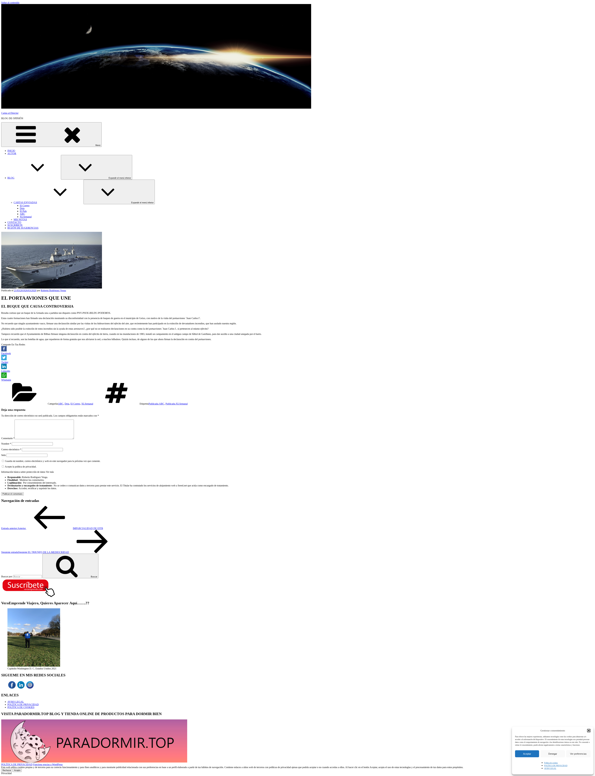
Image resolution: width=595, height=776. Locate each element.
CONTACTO (14, 222)
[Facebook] (11, 688)
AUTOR (11, 153)
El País (23, 211)
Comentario (8, 438)
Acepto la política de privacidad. (20, 466)
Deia (22, 208)
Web (3, 455)
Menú (97, 145)
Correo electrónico (11, 449)
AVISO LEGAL (550, 768)
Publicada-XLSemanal (176, 403)
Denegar (552, 753)
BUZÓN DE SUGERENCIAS (22, 228)
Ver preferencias (578, 753)
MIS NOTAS (20, 219)
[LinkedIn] (20, 688)
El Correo (24, 205)
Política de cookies (551, 763)
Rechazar (6, 770)
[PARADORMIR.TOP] (29, 688)
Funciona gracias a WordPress (48, 764)
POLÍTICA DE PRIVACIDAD (555, 766)
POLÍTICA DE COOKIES (20, 707)
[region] (297, 639)
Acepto (17, 770)
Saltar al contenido (10, 2)
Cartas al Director (9, 113)
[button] (588, 730)
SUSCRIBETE (15, 225)
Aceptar (527, 753)
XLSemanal (26, 216)
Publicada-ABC (156, 403)
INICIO (11, 150)
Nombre (6, 443)
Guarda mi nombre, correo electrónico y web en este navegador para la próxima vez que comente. (52, 461)
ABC (22, 214)
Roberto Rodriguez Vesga (53, 290)
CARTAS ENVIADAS (25, 202)
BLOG (10, 177)
